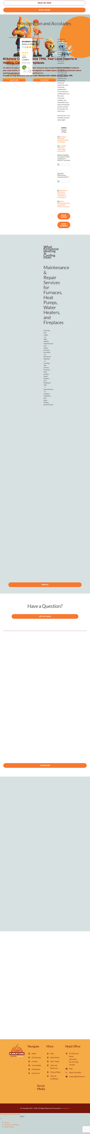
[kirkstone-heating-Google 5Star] (63, 127)
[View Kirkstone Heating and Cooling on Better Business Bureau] (52, 1096)
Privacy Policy (55, 1072)
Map (70, 1069)
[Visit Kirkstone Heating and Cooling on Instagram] (40, 1096)
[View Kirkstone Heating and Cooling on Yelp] (46, 1096)
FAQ (52, 1054)
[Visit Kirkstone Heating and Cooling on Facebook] (37, 1096)
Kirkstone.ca (65, 1108)
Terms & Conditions (11, 1125)
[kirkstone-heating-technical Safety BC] (63, 137)
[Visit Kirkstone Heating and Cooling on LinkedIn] (43, 1096)
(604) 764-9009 (75, 1072)
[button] (28, 71)
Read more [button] (26, 63)
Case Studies (36, 1065)
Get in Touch (54, 1061)
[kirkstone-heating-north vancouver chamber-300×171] (63, 190)
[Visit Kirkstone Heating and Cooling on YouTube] (49, 1096)
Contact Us (36, 1073)
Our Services (36, 1057)
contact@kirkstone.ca (77, 1076)
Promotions (36, 1069)
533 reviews (34, 44)
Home (34, 1054)
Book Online (54, 1057)
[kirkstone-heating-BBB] (63, 201)
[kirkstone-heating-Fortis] (63, 146)
